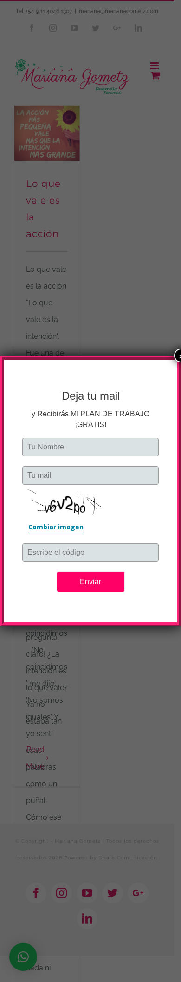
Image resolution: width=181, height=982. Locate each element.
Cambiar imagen (56, 526)
